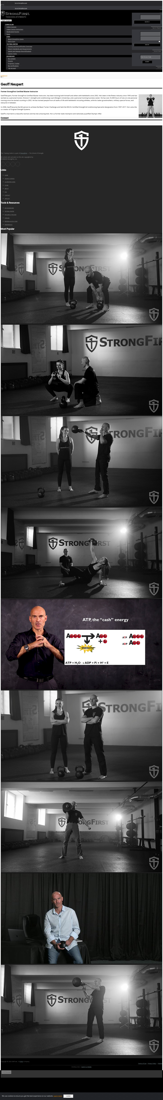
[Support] (2, 2)
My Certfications (13, 66)
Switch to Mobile (86, 1067)
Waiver (160, 1063)
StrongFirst (23, 153)
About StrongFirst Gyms (16, 39)
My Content (11, 59)
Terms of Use (142, 1063)
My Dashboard (9, 208)
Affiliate (7, 198)
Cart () (159, 67)
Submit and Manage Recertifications (19, 51)
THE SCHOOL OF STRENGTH (16, 17)
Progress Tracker (13, 63)
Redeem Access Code (11, 221)
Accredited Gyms (10, 182)
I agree (68, 1096)
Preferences (8, 225)
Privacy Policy (152, 1063)
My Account (12, 68)
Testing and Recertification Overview (20, 46)
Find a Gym (11, 41)
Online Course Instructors (15, 29)
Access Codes (157, 51)
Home (6, 175)
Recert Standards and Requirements (20, 49)
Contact (7, 195)
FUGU (21, 1061)
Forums (10, 61)
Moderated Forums (13, 32)
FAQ (6, 192)
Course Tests (12, 54)
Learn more (57, 1096)
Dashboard (4, 76)
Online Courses (11, 27)
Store (8, 34)
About (7, 188)
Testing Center (9, 211)
